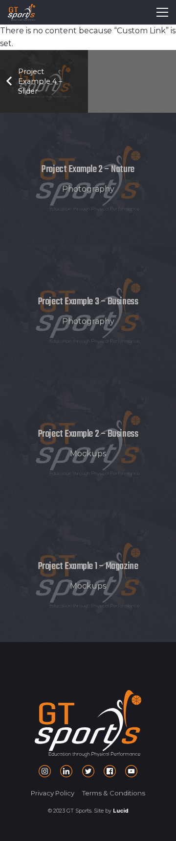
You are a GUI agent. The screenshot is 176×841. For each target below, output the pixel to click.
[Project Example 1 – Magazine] (88, 576)
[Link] (21, 12)
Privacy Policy (52, 793)
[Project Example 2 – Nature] (88, 179)
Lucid (121, 811)
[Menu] (162, 12)
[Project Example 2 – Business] (88, 443)
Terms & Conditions (113, 793)
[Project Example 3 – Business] (88, 311)
